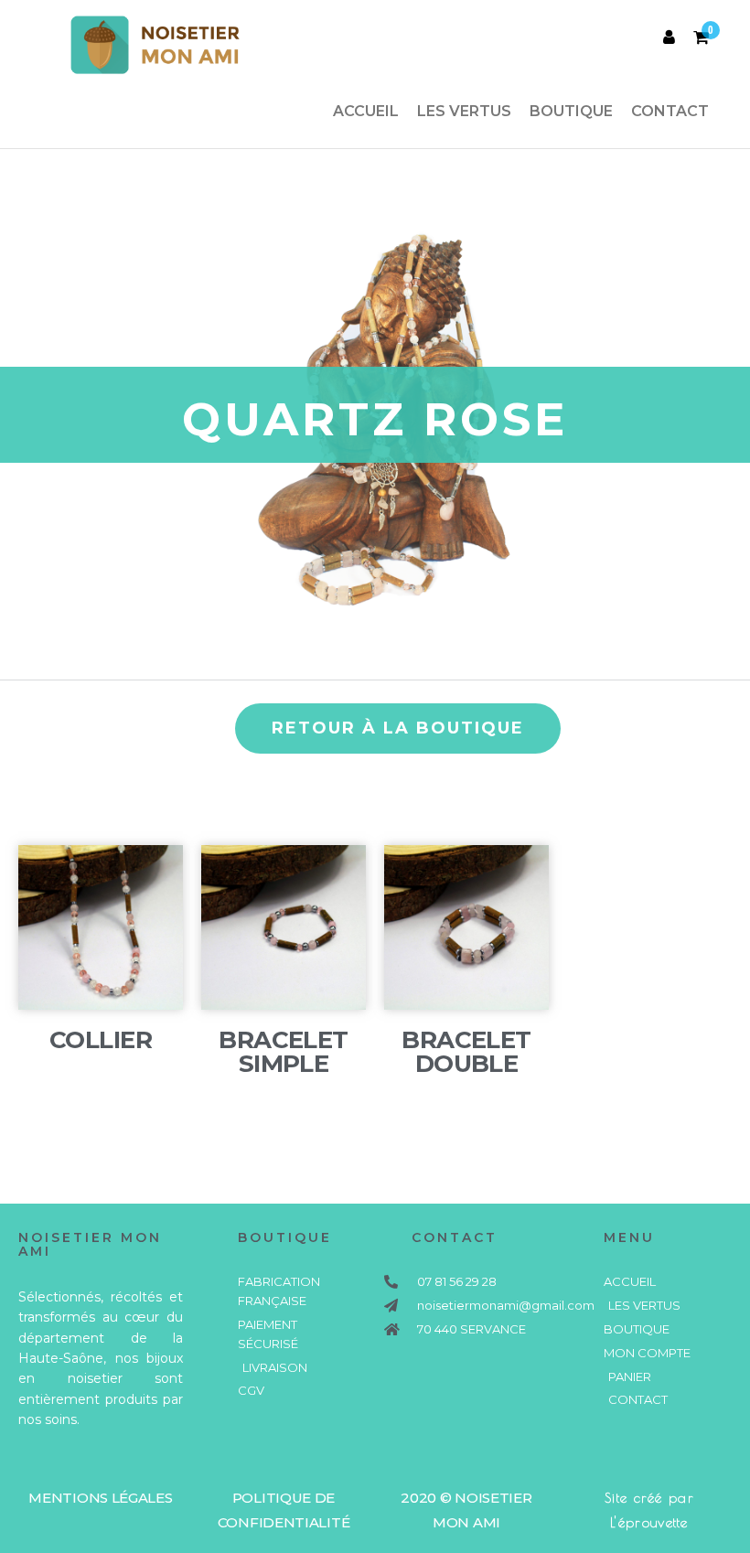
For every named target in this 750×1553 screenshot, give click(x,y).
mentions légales (100, 1497)
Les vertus (464, 111)
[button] (398, 728)
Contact (670, 111)
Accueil (366, 111)
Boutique (571, 111)
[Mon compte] (669, 37)
